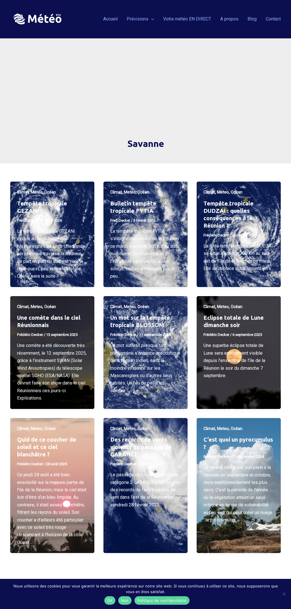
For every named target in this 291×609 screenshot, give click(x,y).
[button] (151, 19)
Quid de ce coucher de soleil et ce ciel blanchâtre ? (46, 447)
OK (110, 600)
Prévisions (137, 19)
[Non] (284, 594)
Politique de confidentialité (162, 600)
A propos (229, 19)
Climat (23, 192)
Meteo (36, 192)
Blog (252, 19)
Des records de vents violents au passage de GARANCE (140, 447)
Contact (273, 19)
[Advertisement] (145, 94)
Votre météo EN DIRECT (187, 19)
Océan (50, 192)
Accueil (110, 19)
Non (125, 600)
